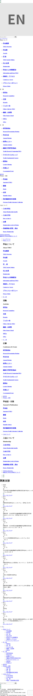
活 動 (5, 297)
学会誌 (8, 667)
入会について (6, 434)
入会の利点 (10, 675)
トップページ (3, 38)
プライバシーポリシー (13, 640)
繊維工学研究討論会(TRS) (14, 658)
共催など (9, 662)
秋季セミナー (10, 656)
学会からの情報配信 (12, 637)
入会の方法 (10, 677)
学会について (6, 240)
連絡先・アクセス (12, 639)
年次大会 (9, 654)
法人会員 (9, 635)
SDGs (8, 650)
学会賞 (8, 632)
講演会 (8, 661)
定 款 (8, 634)
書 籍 (8, 669)
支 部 (8, 645)
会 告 (8, 670)
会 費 (8, 678)
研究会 (8, 643)
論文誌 (2, 174)
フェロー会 (10, 647)
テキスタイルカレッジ (13, 659)
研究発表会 (10, 653)
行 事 (5, 339)
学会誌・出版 (6, 397)
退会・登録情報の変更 (13, 680)
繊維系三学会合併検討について (8, 236)
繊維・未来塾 (10, 648)
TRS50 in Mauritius (5, 234)
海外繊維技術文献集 (12, 672)
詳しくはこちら (7, 495)
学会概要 (9, 631)
